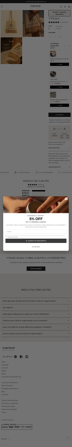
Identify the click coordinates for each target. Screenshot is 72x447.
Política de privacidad (13, 237)
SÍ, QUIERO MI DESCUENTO (36, 241)
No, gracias (36, 246)
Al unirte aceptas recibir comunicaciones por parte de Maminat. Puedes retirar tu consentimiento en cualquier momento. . (36, 236)
